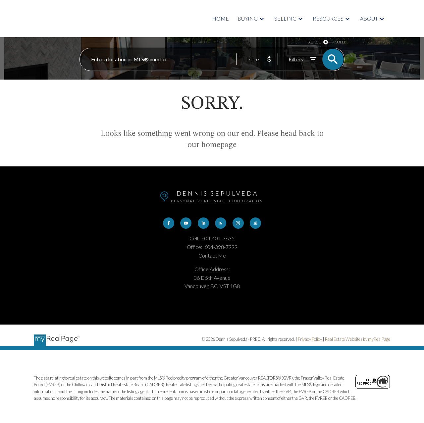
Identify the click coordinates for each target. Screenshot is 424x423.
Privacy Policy (310, 339)
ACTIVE (314, 42)
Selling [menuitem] (285, 18)
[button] (168, 223)
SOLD (339, 42)
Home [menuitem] (220, 18)
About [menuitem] (369, 18)
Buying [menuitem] (248, 18)
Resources (328, 18)
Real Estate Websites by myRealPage (357, 339)
